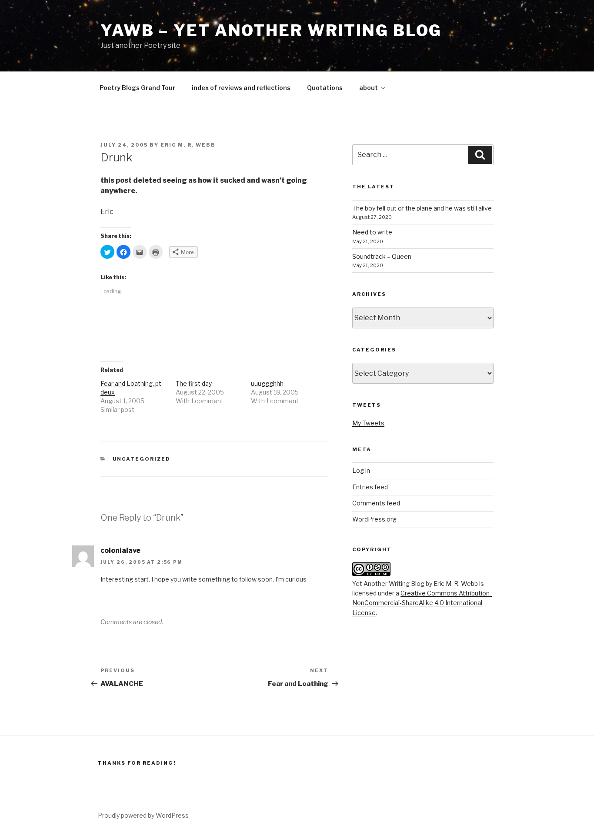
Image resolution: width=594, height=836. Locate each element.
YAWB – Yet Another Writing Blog (271, 30)
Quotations (325, 87)
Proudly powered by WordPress (143, 815)
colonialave (120, 550)
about (368, 87)
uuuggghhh (267, 383)
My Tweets (368, 423)
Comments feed (376, 503)
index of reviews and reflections (241, 87)
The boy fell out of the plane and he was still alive (422, 208)
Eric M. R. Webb (188, 145)
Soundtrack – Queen (381, 256)
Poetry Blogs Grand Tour (137, 87)
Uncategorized (142, 459)
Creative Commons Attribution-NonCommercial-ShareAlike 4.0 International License (422, 602)
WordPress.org (374, 519)
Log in (361, 470)
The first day (194, 383)
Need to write (372, 232)
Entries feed (370, 487)
